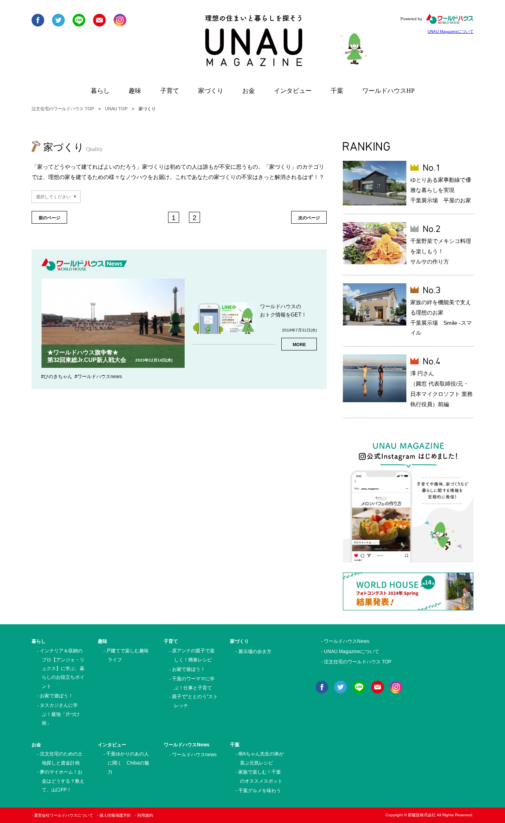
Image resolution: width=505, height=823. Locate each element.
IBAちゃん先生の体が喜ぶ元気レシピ (261, 758)
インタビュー (293, 90)
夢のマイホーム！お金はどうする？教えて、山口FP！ (62, 781)
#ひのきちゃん (56, 376)
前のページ (49, 217)
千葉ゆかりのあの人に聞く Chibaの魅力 (128, 762)
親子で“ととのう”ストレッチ (195, 701)
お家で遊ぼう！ (56, 696)
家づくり (210, 90)
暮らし (100, 90)
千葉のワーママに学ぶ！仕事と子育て (193, 683)
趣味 (135, 90)
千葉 (337, 90)
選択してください (53, 196)
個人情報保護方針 (115, 815)
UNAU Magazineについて (450, 31)
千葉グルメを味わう (259, 790)
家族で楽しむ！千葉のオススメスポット (260, 776)
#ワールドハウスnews (98, 376)
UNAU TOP (116, 108)
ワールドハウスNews (186, 745)
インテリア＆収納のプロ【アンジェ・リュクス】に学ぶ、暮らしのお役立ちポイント (62, 668)
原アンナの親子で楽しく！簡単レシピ (193, 655)
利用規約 (145, 815)
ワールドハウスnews (194, 754)
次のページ (309, 217)
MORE (299, 344)
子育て (169, 90)
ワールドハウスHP (388, 90)
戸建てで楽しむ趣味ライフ (127, 655)
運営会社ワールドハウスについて (63, 815)
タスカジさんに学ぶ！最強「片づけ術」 (60, 714)
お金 (248, 90)
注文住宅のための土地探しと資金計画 (61, 758)
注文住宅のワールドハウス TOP (63, 108)
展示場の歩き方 (254, 651)
